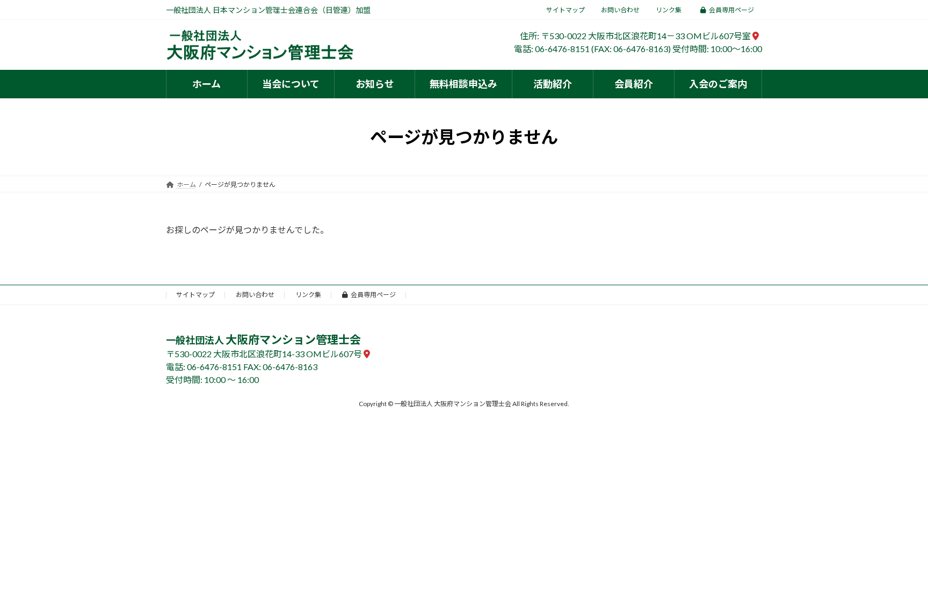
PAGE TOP (896, 572)
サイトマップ (565, 10)
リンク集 (669, 10)
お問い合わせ (620, 10)
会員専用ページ (731, 10)
